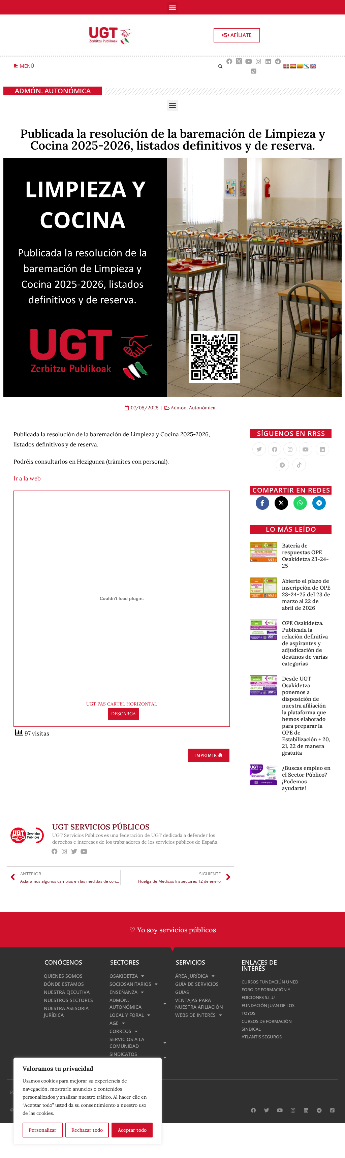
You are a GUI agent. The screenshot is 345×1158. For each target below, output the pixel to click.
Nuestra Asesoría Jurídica (66, 1011)
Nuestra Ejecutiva (67, 992)
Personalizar (42, 1130)
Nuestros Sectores (68, 1000)
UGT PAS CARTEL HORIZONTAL (121, 704)
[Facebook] (229, 61)
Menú (27, 66)
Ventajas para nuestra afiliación (199, 1003)
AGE (114, 1023)
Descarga (123, 714)
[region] (87, 1101)
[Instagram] (258, 61)
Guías (182, 992)
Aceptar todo (132, 1130)
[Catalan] (299, 66)
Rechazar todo (87, 1130)
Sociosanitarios (130, 984)
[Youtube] (249, 61)
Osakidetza (123, 976)
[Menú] (15, 66)
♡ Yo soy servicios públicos (172, 930)
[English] (313, 66)
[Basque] (286, 66)
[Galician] (306, 66)
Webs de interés (195, 1015)
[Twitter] (259, 449)
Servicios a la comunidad (126, 1042)
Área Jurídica (191, 976)
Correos (120, 1031)
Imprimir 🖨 (208, 755)
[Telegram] (278, 61)
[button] (172, 7)
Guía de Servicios (197, 984)
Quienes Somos (63, 976)
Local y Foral (126, 1015)
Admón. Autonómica (53, 90)
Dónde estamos (64, 984)
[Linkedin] (268, 61)
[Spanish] (293, 66)
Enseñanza (123, 992)
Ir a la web (27, 478)
